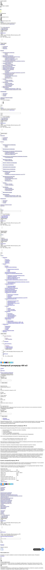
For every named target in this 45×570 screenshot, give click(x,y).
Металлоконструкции (7, 86)
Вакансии (5, 47)
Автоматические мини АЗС (8, 73)
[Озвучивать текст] (1, 18)
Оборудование (6, 87)
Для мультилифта (8, 83)
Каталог (2, 50)
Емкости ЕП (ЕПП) (9, 64)
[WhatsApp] (9, 362)
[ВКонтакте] (1, 362)
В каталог (2, 555)
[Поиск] (1, 105)
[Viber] (7, 362)
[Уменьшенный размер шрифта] (1, 2)
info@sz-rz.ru (11, 23)
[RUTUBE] (3, 102)
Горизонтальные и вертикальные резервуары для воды (14, 61)
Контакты (2, 98)
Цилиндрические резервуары (8, 67)
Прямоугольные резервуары (8, 68)
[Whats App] (3, 103)
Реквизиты (5, 48)
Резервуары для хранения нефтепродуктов (11, 56)
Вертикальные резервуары (8, 55)
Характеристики (6, 419)
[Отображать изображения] (1, 14)
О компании (5, 46)
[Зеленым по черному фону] (0, 12)
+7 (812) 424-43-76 (6, 27)
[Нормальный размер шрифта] (1, 3)
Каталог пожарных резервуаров (9, 65)
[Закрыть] (1, 558)
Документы (5, 93)
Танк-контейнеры (8, 85)
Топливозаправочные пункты (11, 75)
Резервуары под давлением (8, 69)
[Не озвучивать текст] (1, 19)
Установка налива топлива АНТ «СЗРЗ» (13, 89)
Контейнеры (5, 82)
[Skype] (11, 362)
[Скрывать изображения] (1, 15)
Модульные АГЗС (8, 77)
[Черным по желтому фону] (0, 11)
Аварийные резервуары (10, 57)
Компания (2, 44)
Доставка (5, 94)
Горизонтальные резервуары (8, 52)
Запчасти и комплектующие (6, 97)
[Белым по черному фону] (0, 8)
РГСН (6, 53)
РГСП (6, 54)
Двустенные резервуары (7, 66)
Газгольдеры (7, 70)
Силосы (4, 78)
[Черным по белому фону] (0, 7)
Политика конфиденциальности (6, 536)
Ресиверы (7, 71)
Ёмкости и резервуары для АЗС (11, 58)
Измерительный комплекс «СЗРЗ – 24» (13, 88)
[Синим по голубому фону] (0, 9)
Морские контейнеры (9, 84)
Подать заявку (3, 43)
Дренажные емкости (7, 63)
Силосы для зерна (8, 80)
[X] (6, 362)
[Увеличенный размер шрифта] (1, 4)
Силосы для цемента (9, 81)
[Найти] (1, 114)
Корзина (2, 544)
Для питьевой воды (9, 62)
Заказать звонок (4, 30)
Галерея (4, 95)
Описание (5, 418)
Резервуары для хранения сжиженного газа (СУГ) (15, 72)
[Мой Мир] (4, 362)
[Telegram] (12, 362)
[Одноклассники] (3, 362)
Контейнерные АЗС (9, 74)
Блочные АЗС (8, 76)
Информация (3, 91)
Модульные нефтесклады (10, 59)
